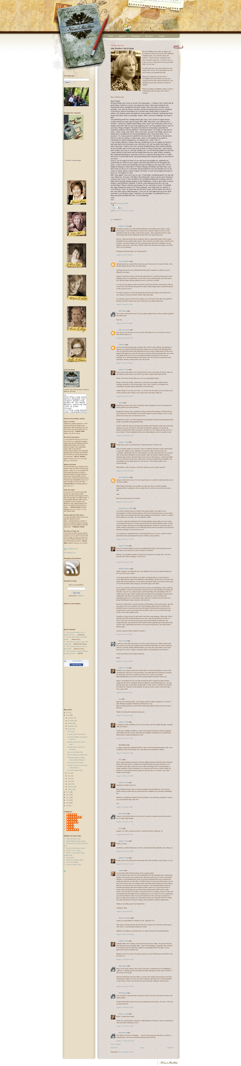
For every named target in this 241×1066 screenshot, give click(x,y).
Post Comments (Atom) (126, 1052)
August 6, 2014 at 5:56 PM (124, 634)
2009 (67, 803)
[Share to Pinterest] (121, 208)
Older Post (170, 1048)
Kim (120, 699)
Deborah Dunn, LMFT (126, 508)
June (69, 776)
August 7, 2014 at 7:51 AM (124, 738)
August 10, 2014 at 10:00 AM (125, 934)
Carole (121, 403)
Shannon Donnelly (124, 918)
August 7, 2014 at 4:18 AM (124, 715)
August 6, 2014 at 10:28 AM (124, 471)
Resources (149, 36)
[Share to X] (116, 208)
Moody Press (70, 857)
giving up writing (121, 210)
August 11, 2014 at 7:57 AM (124, 986)
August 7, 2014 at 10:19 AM (124, 753)
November (71, 721)
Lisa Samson (130, 210)
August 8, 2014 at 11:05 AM (124, 851)
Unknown (122, 344)
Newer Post (114, 1048)
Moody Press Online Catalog (74, 860)
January (70, 789)
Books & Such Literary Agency (75, 848)
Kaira (120, 759)
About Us (122, 36)
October (70, 723)
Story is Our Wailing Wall (75, 752)
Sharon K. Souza (124, 330)
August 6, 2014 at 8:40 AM (124, 323)
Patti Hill (71, 824)
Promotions (135, 36)
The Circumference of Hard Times (77, 755)
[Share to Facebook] (119, 208)
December (71, 718)
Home (110, 36)
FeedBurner (80, 596)
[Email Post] (142, 205)
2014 (67, 715)
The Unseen (70, 731)
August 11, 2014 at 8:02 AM (124, 1007)
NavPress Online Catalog (73, 864)
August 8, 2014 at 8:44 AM (124, 834)
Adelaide (121, 870)
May (69, 778)
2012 (67, 795)
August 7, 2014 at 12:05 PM (124, 776)
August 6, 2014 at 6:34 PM (124, 661)
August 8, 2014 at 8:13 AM (124, 822)
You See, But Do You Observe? (76, 734)
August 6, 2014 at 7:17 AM (124, 304)
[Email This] (112, 208)
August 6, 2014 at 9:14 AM (124, 396)
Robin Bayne (123, 311)
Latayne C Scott (123, 226)
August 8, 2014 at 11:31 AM (124, 864)
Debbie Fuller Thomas (75, 817)
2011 (67, 797)
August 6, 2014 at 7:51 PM (124, 692)
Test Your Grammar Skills (75, 770)
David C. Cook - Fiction (73, 850)
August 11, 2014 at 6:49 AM (124, 959)
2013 (67, 792)
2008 (67, 806)
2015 (67, 712)
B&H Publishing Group (73, 839)
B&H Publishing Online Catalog (75, 841)
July (69, 773)
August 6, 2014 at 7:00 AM (124, 255)
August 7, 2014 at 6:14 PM (124, 807)
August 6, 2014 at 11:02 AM (124, 502)
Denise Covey (123, 641)
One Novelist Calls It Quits (75, 762)
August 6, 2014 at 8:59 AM (124, 363)
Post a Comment (115, 1044)
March (70, 784)
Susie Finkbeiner (124, 261)
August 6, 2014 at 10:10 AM (124, 435)
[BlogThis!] (114, 208)
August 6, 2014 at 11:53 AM (124, 562)
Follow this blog (76, 664)
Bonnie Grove (73, 814)
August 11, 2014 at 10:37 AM (125, 1041)
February (71, 786)
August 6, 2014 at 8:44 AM (124, 338)
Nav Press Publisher (72, 862)
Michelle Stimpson (124, 569)
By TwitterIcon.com (69, 552)
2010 (67, 800)
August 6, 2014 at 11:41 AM (124, 539)
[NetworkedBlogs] (76, 661)
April (69, 781)
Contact (162, 36)
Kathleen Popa (73, 819)
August (70, 729)
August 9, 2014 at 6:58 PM (124, 911)
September (71, 726)
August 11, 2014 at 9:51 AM (124, 1026)
